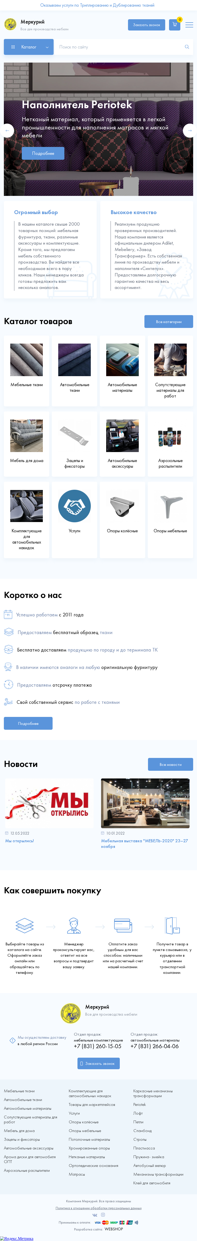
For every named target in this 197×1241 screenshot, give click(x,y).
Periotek (139, 1104)
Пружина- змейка (148, 1156)
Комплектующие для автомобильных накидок (90, 1093)
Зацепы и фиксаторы (22, 1139)
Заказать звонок (146, 25)
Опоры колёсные (83, 1121)
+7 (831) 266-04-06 (155, 1046)
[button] (7, 131)
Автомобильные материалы (27, 1108)
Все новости (171, 764)
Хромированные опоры (89, 1148)
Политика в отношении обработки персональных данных (99, 1208)
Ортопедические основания (93, 1165)
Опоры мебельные (85, 1130)
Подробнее (43, 153)
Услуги (74, 1113)
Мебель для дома (19, 1130)
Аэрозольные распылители (27, 1170)
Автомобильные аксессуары (28, 1148)
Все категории (169, 321)
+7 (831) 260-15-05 (98, 1046)
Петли (138, 1121)
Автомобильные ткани (23, 1099)
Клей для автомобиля (151, 1182)
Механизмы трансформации (158, 1174)
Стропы (139, 1139)
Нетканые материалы (87, 1156)
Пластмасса (144, 1148)
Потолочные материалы (89, 1139)
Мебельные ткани (19, 1090)
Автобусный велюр (149, 1165)
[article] (49, 815)
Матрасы (77, 1174)
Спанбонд (142, 1130)
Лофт (138, 1113)
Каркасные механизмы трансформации (153, 1093)
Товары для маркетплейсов (92, 1104)
